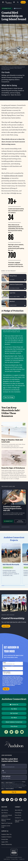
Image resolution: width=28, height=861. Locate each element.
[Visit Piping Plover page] (14, 277)
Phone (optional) (6, 672)
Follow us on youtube (22, 732)
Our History (4, 812)
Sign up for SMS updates (19, 821)
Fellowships (18, 812)
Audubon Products (6, 837)
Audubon (8, 2)
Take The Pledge (9, 397)
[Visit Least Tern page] (14, 294)
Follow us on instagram (17, 732)
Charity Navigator (14, 851)
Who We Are (4, 810)
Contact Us (15, 704)
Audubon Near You (6, 834)
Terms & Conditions (11, 685)
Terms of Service (16, 677)
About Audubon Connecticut (14, 722)
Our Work (14, 717)
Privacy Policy (8, 677)
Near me (14, 2)
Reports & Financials (6, 823)
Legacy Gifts (4, 842)
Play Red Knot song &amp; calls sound (25, 305)
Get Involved (14, 713)
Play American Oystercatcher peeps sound (25, 288)
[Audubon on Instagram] (3, 799)
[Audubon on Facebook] (7, 799)
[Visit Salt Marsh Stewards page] (11, 563)
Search (18, 2)
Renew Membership (6, 844)
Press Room (14, 726)
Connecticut (7, 8)
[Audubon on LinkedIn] (16, 799)
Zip (4, 667)
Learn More (6, 626)
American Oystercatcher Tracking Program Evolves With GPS (14, 507)
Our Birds (14, 709)
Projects (19, 8)
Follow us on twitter (11, 732)
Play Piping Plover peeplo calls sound (25, 280)
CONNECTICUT (9, 521)
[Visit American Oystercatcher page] (14, 286)
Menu (3, 2)
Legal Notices (7, 859)
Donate (23, 2)
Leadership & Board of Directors (6, 816)
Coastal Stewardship (20, 521)
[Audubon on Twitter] (11, 799)
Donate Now (4, 839)
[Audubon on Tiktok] (20, 799)
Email (4, 662)
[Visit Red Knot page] (14, 303)
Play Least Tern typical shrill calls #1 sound (25, 297)
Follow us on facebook (6, 732)
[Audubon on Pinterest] (25, 799)
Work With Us (18, 810)
